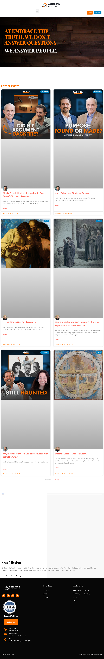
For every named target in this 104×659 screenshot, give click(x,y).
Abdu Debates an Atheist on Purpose (72, 193)
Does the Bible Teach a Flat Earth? (71, 453)
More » (5, 208)
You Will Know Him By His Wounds (19, 322)
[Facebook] (3, 595)
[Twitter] (8, 595)
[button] (37, 11)
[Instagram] (12, 595)
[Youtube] (17, 595)
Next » (57, 480)
